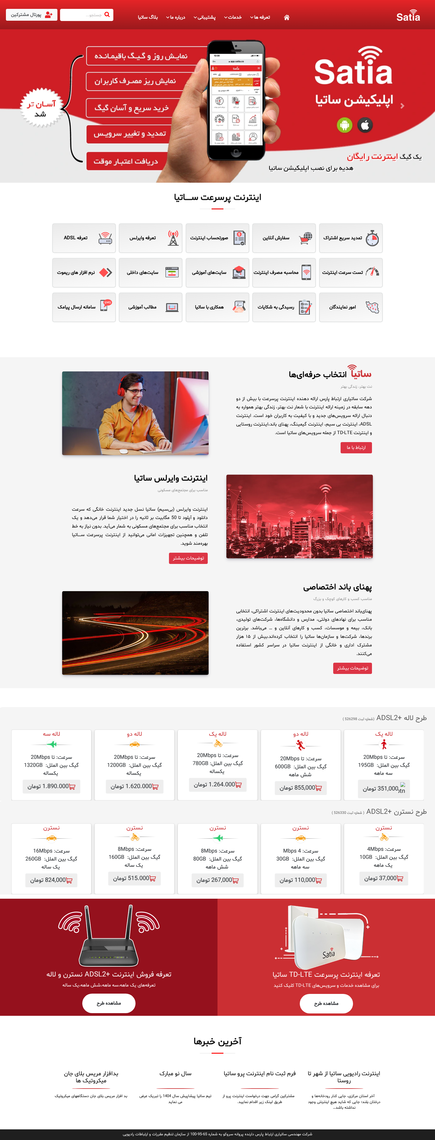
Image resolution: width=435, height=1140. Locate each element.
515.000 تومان (131, 878)
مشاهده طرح (326, 1003)
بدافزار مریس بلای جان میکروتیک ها (91, 1077)
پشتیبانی (207, 17)
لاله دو (300, 734)
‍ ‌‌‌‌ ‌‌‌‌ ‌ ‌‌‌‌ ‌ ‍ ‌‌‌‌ (280, 17)
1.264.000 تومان (214, 785)
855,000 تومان (297, 788)
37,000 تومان (380, 878)
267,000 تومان (214, 880)
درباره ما (177, 17)
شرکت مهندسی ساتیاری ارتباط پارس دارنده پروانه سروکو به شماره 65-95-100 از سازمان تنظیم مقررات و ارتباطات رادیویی (217, 1134)
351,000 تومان (380, 789)
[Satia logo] (408, 15)
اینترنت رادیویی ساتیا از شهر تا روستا (344, 1077)
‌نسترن (384, 828)
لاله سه (51, 734)
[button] (32, 106)
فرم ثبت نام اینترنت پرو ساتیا (260, 1074)
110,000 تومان (297, 880)
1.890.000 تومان (48, 786)
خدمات (235, 17)
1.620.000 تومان (131, 786)
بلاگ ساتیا (148, 17)
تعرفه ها (262, 17)
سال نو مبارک (175, 1074)
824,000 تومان (48, 880)
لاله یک (384, 734)
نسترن (300, 828)
